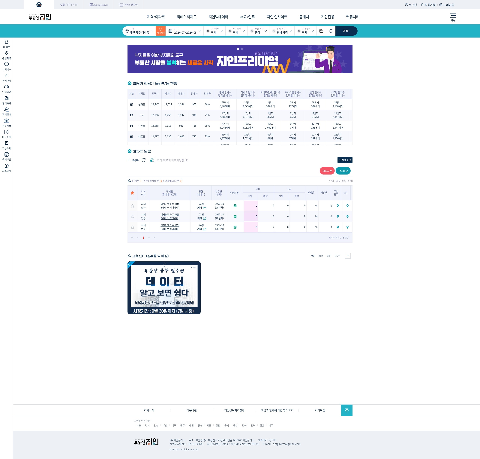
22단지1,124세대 (338, 136)
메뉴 (453, 20)
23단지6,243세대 (225, 125)
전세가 (194, 93)
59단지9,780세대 (225, 104)
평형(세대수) (201, 193)
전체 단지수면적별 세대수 (225, 93)
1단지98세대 (270, 115)
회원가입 (430, 4)
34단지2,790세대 (338, 104)
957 (181, 125)
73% (207, 136)
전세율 (207, 93)
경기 (147, 425)
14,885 (155, 125)
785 (194, 136)
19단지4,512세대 (248, 136)
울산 (200, 425)
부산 (165, 425)
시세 (250, 196)
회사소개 (149, 410)
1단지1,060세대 (270, 125)
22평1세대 (200, 205)
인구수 (155, 93)
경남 (262, 425)
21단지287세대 (315, 136)
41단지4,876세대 (225, 136)
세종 (209, 425)
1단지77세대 (292, 136)
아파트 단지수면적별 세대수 (248, 93)
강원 (218, 425)
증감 (265, 196)
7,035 (168, 136)
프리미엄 (448, 4)
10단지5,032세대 (248, 125)
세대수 (168, 93)
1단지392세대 (270, 104)
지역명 (141, 93)
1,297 (181, 115)
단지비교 (343, 171)
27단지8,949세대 (248, 104)
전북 (244, 425)
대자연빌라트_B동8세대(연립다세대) (169, 205)
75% (207, 125)
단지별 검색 (345, 160)
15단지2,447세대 (338, 125)
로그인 (413, 4)
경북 (253, 425)
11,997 (155, 136)
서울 (138, 425)
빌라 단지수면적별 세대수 (315, 93)
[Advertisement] (40, 252)
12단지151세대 (315, 125)
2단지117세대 (293, 104)
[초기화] (330, 31)
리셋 (208, 31)
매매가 (181, 93)
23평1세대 (200, 216)
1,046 (181, 136)
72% (207, 115)
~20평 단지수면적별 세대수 (338, 93)
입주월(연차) (218, 193)
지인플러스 (99, 4)
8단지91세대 (315, 115)
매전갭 (324, 192)
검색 (345, 30)
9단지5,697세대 (248, 115)
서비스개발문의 (131, 4)
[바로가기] (164, 287)
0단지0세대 (293, 115)
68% (207, 104)
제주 (270, 425)
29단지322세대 (315, 104)
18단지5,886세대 (225, 115)
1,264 (181, 104)
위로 (346, 410)
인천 (156, 425)
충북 (226, 425)
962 (194, 104)
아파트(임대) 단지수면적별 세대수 (270, 93)
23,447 (155, 104)
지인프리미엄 (69, 4)
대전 (191, 425)
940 (194, 115)
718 (194, 125)
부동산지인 (40, 16)
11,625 (168, 104)
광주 (182, 425)
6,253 (168, 115)
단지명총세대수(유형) (169, 193)
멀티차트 (327, 171)
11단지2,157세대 (338, 115)
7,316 (168, 125)
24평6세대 (200, 227)
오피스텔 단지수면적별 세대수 (293, 93)
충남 (235, 425)
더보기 (348, 256)
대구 (174, 425)
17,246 (155, 115)
